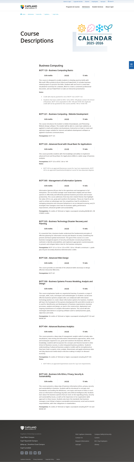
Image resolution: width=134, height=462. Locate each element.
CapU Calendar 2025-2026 (56, 14)
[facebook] (22, 452)
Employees (95, 1)
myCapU (102, 1)
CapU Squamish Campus (29, 441)
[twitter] (26, 452)
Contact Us (79, 438)
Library (97, 444)
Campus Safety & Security (103, 434)
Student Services (97, 7)
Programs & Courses (73, 7)
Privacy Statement (38, 459)
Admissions (86, 7)
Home (23, 14)
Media (58, 459)
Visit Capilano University (83, 434)
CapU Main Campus (27, 437)
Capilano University (32, 7)
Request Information (82, 441)
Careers (97, 438)
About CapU (110, 7)
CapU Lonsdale (25, 448)
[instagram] (30, 452)
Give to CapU (67, 1)
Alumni (87, 1)
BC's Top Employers (101, 441)
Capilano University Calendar (47, 14)
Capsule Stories (78, 1)
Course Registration (39, 14)
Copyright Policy (49, 459)
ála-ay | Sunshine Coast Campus (32, 444)
